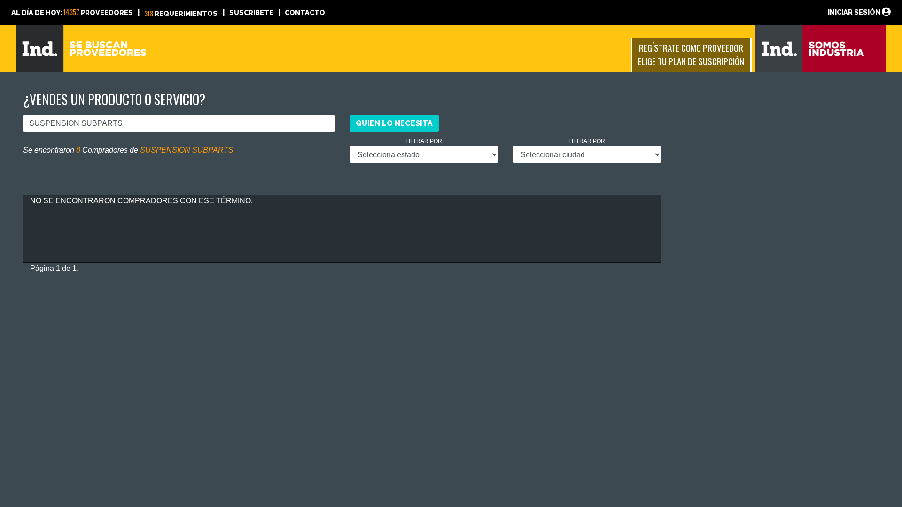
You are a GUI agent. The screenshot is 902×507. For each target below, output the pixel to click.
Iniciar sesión (855, 12)
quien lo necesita (394, 123)
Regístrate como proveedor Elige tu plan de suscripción (691, 54)
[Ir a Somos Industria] (820, 48)
